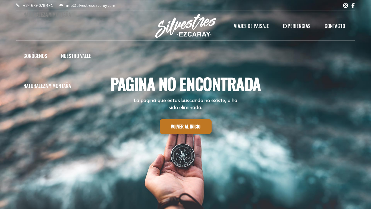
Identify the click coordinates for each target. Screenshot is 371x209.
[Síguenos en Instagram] (345, 5)
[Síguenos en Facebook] (353, 5)
